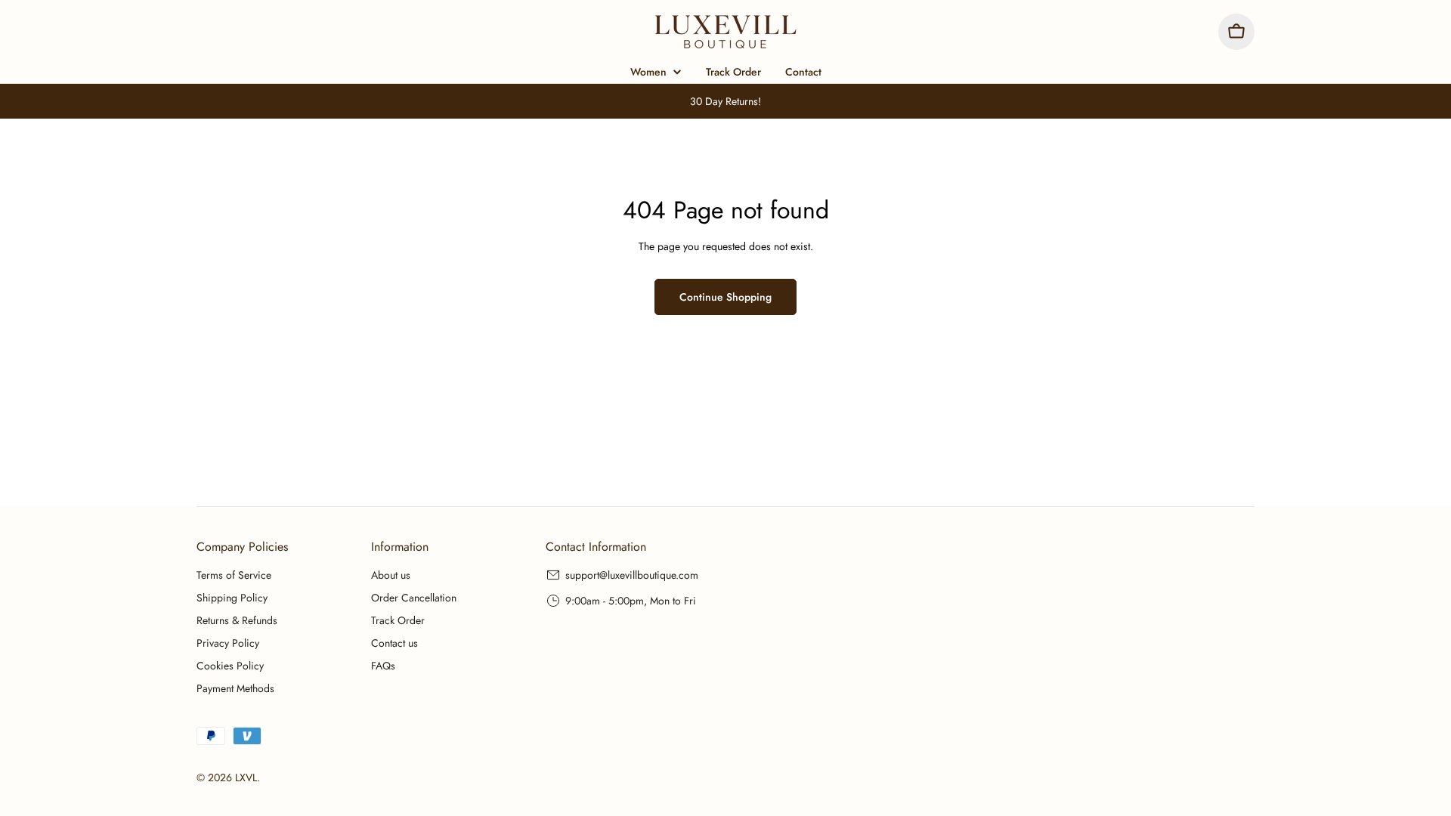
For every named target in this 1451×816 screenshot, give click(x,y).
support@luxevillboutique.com (631, 575)
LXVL (246, 777)
